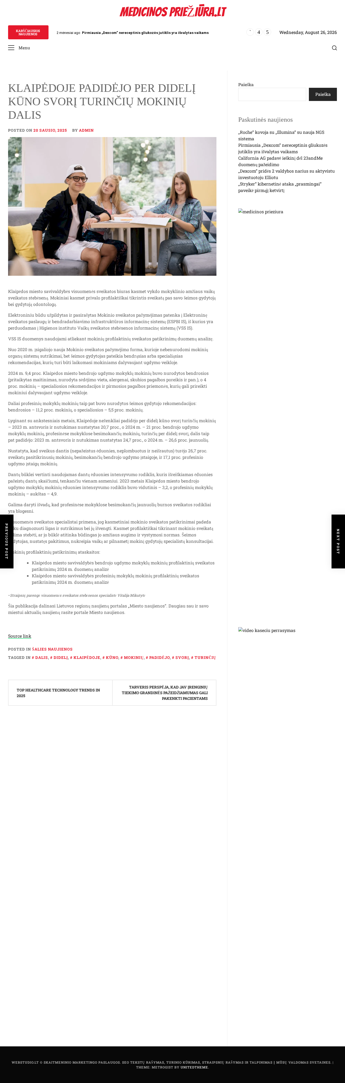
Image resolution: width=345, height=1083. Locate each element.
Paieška (246, 84)
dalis (41, 657)
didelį (61, 657)
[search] (334, 48)
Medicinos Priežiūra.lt (172, 12)
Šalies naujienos (52, 649)
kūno (112, 657)
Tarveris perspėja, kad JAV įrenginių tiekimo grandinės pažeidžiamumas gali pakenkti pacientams (165, 692)
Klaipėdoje (87, 657)
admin (86, 130)
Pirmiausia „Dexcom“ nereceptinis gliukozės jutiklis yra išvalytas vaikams (145, 33)
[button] (19, 48)
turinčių (205, 657)
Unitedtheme (194, 1067)
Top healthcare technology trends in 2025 (58, 692)
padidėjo (159, 657)
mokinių (134, 657)
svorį (182, 657)
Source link (19, 636)
